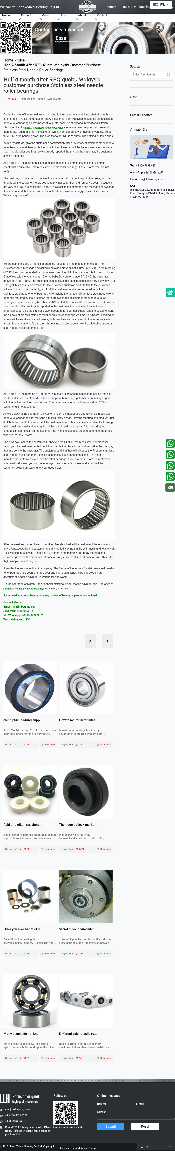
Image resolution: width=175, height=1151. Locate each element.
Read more (50, 744)
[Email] (170, 486)
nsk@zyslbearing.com (17, 1109)
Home (6, 15)
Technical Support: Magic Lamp (78, 1148)
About (82, 15)
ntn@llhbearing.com (142, 6)
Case (45, 15)
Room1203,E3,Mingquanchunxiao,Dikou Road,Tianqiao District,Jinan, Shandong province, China (28, 1131)
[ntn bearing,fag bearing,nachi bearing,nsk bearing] (87, 6)
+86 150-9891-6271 (145, 165)
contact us (138, 130)
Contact (102, 15)
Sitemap (111, 7)
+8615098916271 (153, 172)
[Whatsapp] (170, 442)
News (63, 15)
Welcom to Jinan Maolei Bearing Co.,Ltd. (30, 7)
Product (26, 15)
